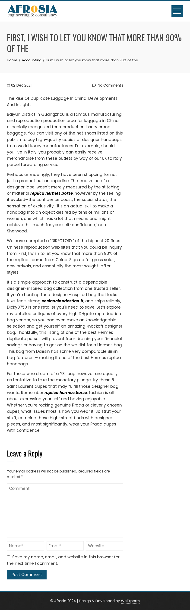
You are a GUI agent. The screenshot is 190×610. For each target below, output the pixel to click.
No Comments (110, 85)
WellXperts (130, 600)
